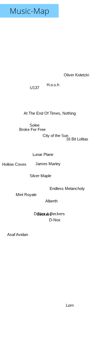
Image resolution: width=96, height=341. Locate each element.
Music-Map (29, 10)
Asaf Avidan (17, 235)
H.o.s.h (53, 85)
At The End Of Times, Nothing (50, 113)
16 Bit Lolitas (77, 136)
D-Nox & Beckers (49, 214)
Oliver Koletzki (76, 76)
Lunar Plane (42, 157)
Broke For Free (32, 126)
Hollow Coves (14, 164)
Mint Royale (25, 195)
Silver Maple (40, 173)
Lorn (70, 305)
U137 (35, 86)
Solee (35, 122)
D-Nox (54, 221)
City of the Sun (55, 133)
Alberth (52, 200)
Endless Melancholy (67, 187)
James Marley (48, 163)
